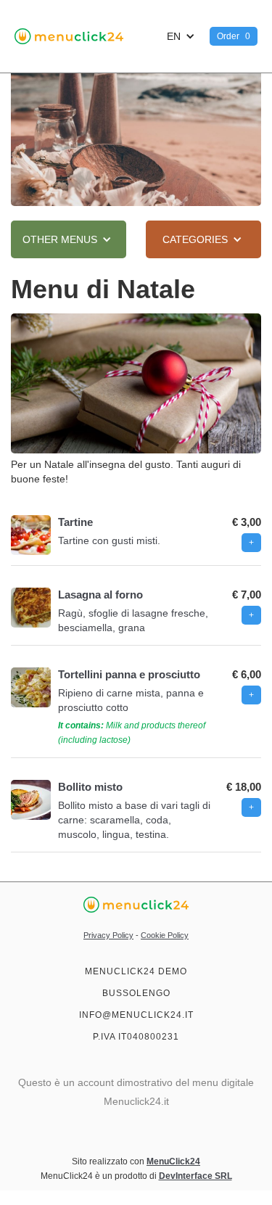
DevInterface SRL (195, 1176)
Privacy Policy (108, 935)
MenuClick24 (173, 1161)
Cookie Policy (165, 935)
